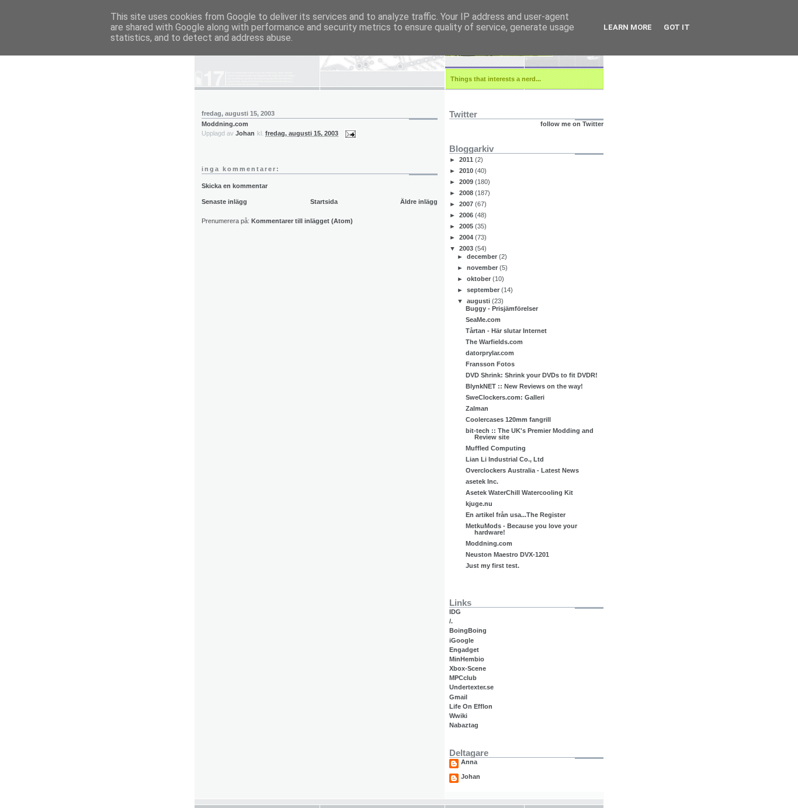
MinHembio (466, 659)
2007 (467, 203)
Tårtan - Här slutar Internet (506, 330)
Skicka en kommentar (235, 185)
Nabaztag (463, 725)
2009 (467, 181)
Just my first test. (492, 565)
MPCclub (463, 677)
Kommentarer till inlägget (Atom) (302, 220)
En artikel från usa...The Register (515, 514)
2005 (467, 226)
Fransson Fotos (490, 363)
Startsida (324, 201)
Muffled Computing (496, 448)
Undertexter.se (471, 687)
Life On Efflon (470, 706)
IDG (455, 611)
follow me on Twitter (571, 123)
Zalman (477, 408)
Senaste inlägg (224, 201)
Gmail (458, 697)
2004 (467, 237)
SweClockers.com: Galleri (505, 397)
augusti (479, 300)
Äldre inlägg (419, 201)
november (483, 267)
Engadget (464, 649)
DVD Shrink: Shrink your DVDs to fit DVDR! (532, 375)
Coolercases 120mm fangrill (508, 419)
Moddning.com (225, 123)
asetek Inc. (482, 481)
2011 (467, 159)
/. (451, 621)
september (484, 289)
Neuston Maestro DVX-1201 (507, 554)
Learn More (627, 27)
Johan (470, 777)
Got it (677, 27)
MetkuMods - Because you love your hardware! (521, 529)
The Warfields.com (494, 341)
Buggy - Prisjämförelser (502, 308)
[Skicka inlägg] (350, 133)
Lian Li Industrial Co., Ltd (505, 459)
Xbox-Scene (467, 668)
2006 (467, 215)
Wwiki (458, 715)
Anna (469, 762)
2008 (467, 192)
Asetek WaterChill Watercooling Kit (519, 492)
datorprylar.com (490, 352)
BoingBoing (468, 630)
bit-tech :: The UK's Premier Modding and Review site (530, 434)
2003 (467, 248)
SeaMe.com (483, 319)
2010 (467, 170)
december (483, 256)
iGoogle (461, 640)
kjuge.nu (479, 503)
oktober (479, 278)
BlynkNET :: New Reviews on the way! (524, 386)
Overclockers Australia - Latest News (522, 470)
